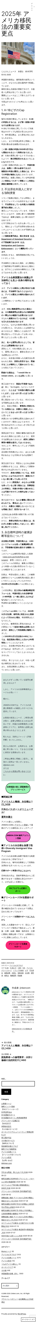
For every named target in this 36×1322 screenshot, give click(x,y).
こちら (24, 871)
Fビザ (3, 1135)
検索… (3, 1079)
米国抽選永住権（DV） (10, 1274)
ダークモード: (26, 1319)
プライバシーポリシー (9, 1299)
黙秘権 (20, 975)
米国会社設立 (6, 1126)
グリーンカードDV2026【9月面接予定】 (16, 1191)
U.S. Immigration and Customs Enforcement (13, 245)
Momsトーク (6, 1251)
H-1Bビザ (13, 968)
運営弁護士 (6, 817)
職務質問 (13, 975)
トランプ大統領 (18, 970)
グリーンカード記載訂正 (10, 1121)
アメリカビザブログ (16, 965)
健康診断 (7, 973)
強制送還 (21, 973)
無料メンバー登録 (8, 1106)
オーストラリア (7, 1267)
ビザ (26, 970)
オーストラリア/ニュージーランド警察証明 (17, 1132)
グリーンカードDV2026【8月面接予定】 (16, 1239)
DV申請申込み (6, 1112)
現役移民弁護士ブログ (9, 1146)
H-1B (6, 968)
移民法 (6, 975)
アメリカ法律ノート (8, 1152)
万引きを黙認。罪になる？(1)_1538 (14, 1172)
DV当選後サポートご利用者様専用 (14, 1118)
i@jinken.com (6, 1163)
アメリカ (29, 968)
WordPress (22, 1314)
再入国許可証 (6, 1138)
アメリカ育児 (6, 1158)
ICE (24, 968)
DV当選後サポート (8, 1115)
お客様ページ (6, 1104)
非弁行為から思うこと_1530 (11, 1236)
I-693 (19, 968)
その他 (3, 1270)
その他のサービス (8, 1141)
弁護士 (14, 973)
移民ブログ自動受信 (8, 1149)
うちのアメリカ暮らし (9, 1264)
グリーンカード (6, 970)
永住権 (27, 973)
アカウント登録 (21, 825)
